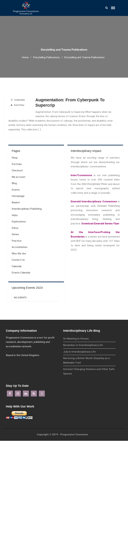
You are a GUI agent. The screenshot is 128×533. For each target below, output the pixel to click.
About (96, 516)
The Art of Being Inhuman (104, 474)
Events (16, 189)
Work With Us (98, 526)
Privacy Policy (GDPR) (102, 521)
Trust (95, 459)
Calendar (17, 266)
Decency (96, 483)
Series (15, 234)
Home (25, 57)
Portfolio (17, 164)
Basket (16, 202)
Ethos (96, 505)
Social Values (98, 464)
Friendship (97, 450)
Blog (14, 183)
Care (94, 478)
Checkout (17, 170)
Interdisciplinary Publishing (27, 208)
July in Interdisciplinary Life (79, 351)
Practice (97, 488)
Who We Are (19, 253)
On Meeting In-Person (76, 338)
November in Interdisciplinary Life (83, 345)
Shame (95, 455)
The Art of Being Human (103, 469)
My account (18, 176)
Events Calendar (21, 272)
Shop (15, 157)
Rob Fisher (19, 105)
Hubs (15, 215)
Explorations (100, 500)
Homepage (18, 196)
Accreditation (101, 494)
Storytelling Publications (46, 57)
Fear (94, 445)
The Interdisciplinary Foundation (107, 511)
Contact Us (18, 259)
